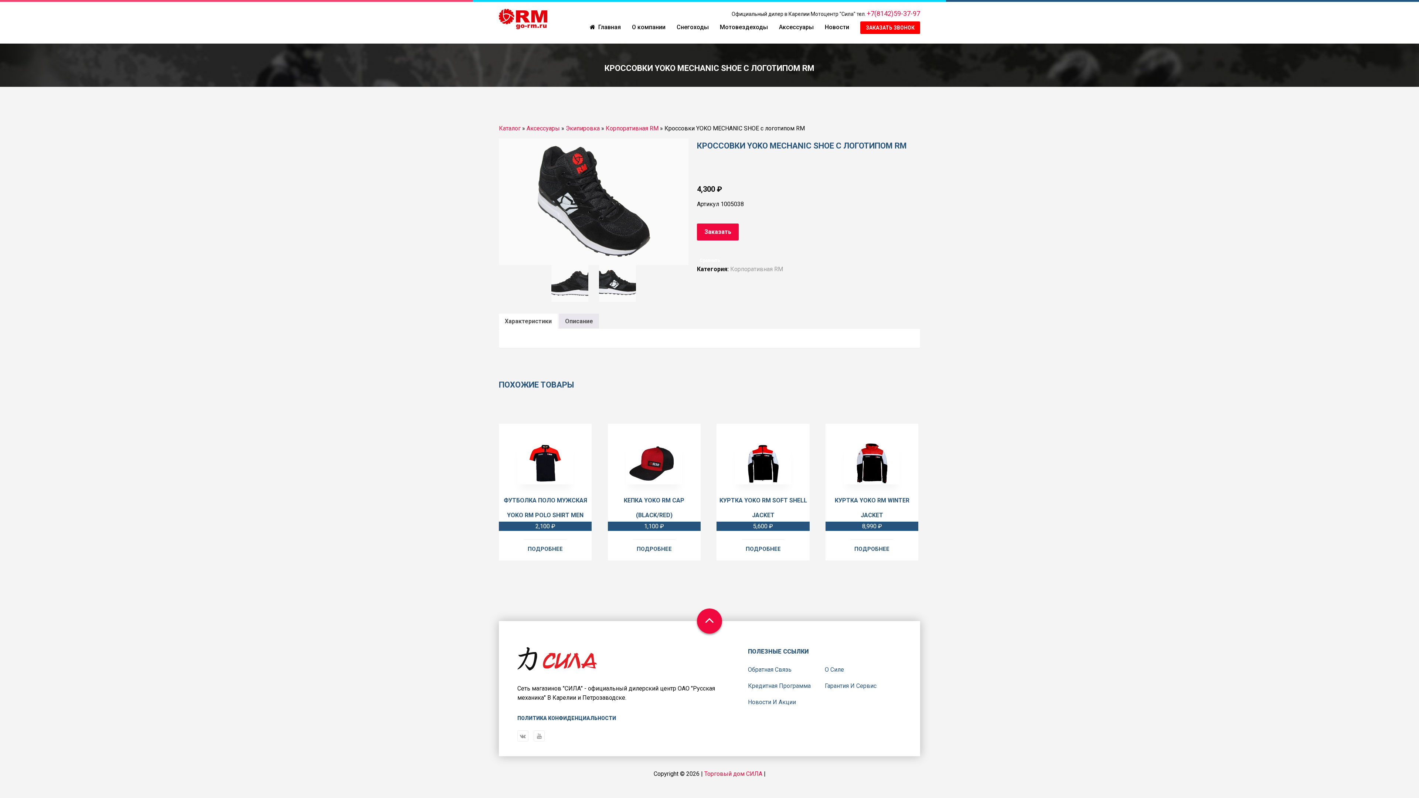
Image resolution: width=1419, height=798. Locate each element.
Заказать (717, 231)
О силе (834, 669)
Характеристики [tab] (528, 321)
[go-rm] (523, 19)
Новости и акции (772, 702)
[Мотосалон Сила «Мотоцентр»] (557, 664)
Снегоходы (693, 27)
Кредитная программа (779, 685)
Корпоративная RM (632, 128)
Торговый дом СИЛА (733, 773)
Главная (609, 27)
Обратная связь (770, 669)
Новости (837, 27)
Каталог (510, 128)
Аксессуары (796, 27)
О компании (649, 27)
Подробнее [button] (545, 549)
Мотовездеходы (744, 27)
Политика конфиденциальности (566, 718)
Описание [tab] (579, 321)
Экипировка (583, 128)
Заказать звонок (890, 28)
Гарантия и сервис (851, 685)
